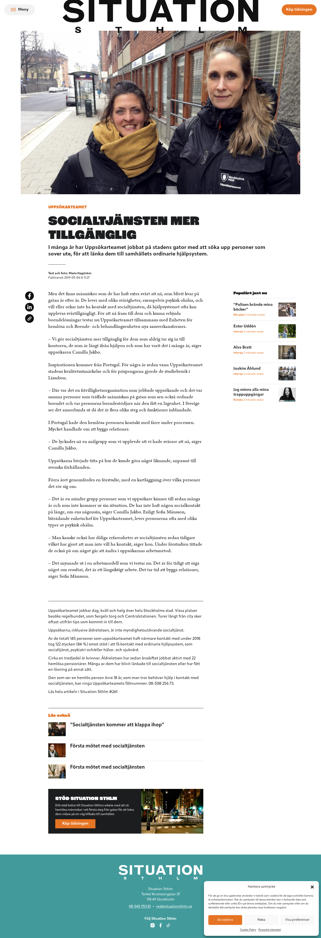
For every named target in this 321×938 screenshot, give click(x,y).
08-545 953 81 (140, 906)
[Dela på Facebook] (29, 295)
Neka (261, 920)
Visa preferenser (297, 920)
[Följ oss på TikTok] (168, 925)
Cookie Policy (248, 930)
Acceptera (225, 920)
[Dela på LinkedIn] (29, 307)
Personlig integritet (269, 930)
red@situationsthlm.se (174, 906)
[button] (312, 887)
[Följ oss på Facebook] (160, 925)
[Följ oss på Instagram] (152, 925)
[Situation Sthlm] (160, 872)
